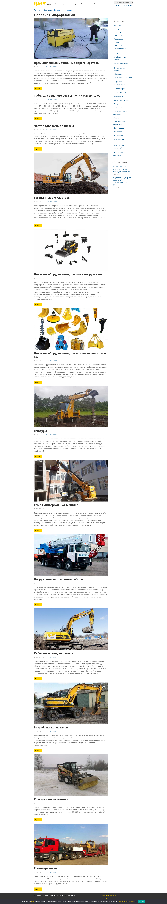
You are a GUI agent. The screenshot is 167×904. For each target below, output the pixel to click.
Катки (116, 53)
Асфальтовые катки (120, 58)
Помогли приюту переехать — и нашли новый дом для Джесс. (121, 169)
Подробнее (38, 88)
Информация (47, 10)
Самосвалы (118, 108)
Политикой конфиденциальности (128, 901)
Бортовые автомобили (117, 34)
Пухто (116, 104)
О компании (98, 4)
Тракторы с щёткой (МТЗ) (119, 83)
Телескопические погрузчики (120, 113)
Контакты (109, 4)
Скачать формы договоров (109, 895)
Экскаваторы (119, 136)
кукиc (33, 901)
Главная (37, 10)
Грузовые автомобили (117, 44)
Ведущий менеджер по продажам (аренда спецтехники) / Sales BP (122, 181)
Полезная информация (51, 66)
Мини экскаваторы (121, 100)
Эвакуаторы (118, 132)
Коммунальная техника (119, 69)
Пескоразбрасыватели (122, 78)
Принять (141, 901)
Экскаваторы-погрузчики (119, 153)
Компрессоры (119, 89)
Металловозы (120, 49)
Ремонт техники (86, 4)
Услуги (75, 4)
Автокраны (118, 29)
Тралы (116, 118)
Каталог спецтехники (62, 4)
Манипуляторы (120, 92)
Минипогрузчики (120, 96)
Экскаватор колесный (119, 146)
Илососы (118, 74)
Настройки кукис (106, 898)
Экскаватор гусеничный (119, 140)
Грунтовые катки (122, 63)
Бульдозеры (118, 39)
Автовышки (118, 25)
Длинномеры (119, 128)
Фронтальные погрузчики (119, 123)
